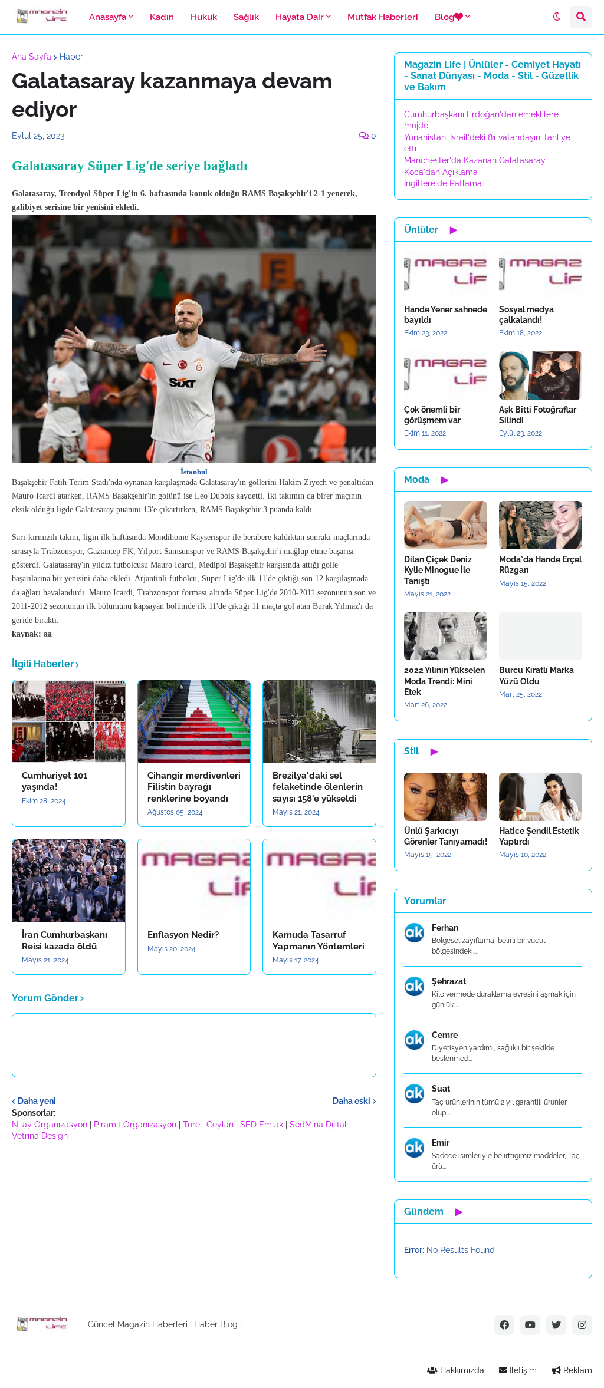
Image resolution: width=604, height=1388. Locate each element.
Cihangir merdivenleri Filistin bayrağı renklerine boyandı (194, 787)
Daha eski (351, 1101)
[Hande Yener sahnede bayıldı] (445, 275)
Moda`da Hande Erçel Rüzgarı (540, 565)
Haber (71, 56)
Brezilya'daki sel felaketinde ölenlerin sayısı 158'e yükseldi (318, 787)
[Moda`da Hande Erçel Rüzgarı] (540, 525)
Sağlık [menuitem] (246, 17)
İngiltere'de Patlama (443, 183)
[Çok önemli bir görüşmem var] (445, 375)
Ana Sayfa (31, 56)
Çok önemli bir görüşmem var (432, 415)
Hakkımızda (461, 1370)
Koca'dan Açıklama (441, 172)
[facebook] (504, 1325)
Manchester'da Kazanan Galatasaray (475, 160)
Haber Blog (216, 1324)
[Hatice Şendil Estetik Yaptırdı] (540, 797)
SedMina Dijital (318, 1124)
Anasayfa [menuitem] (107, 17)
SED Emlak (261, 1124)
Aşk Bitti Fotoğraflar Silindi (537, 415)
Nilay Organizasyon (49, 1124)
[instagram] (582, 1325)
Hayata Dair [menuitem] (299, 17)
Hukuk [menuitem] (204, 17)
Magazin (133, 1324)
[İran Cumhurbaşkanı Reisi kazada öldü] (68, 880)
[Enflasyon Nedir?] (194, 880)
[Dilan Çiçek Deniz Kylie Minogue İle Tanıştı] (445, 525)
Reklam (576, 1370)
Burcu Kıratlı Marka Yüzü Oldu (536, 675)
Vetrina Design (40, 1135)
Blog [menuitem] (444, 17)
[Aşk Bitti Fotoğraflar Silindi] (540, 375)
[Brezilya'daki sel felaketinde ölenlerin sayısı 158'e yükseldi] (319, 721)
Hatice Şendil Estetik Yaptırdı (539, 836)
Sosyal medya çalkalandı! (526, 315)
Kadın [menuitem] (162, 17)
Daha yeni (37, 1101)
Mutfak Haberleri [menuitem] (382, 17)
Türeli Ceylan (208, 1124)
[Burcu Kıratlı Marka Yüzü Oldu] (540, 636)
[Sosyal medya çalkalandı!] (540, 275)
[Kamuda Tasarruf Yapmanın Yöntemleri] (319, 880)
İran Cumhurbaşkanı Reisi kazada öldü (64, 940)
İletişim (522, 1370)
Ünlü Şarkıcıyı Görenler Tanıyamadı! (445, 836)
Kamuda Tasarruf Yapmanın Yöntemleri (319, 940)
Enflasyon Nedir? (183, 934)
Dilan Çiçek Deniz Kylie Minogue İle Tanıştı (438, 570)
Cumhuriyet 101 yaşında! (54, 781)
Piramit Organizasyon (135, 1124)
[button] (557, 17)
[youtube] (530, 1325)
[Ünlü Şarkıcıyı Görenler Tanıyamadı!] (445, 797)
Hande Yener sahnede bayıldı (445, 315)
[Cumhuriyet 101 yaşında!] (68, 721)
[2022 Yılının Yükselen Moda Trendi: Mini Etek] (445, 636)
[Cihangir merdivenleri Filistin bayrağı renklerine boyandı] (194, 721)
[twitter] (556, 1325)
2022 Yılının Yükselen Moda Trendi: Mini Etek (444, 680)
